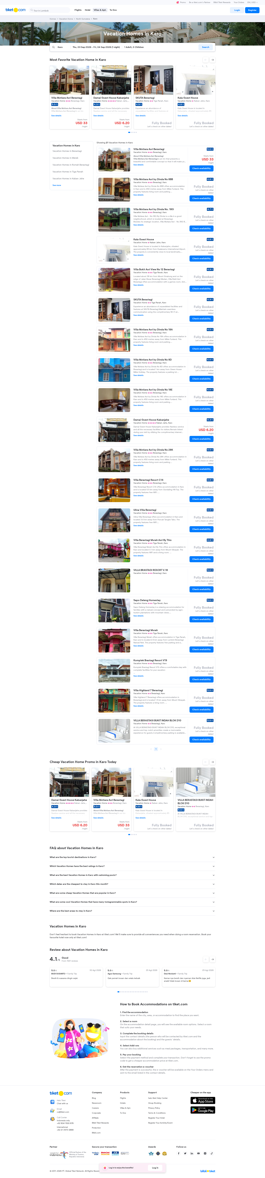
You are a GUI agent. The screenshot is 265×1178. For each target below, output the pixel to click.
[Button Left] (206, 959)
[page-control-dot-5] (136, 132)
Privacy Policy (154, 1108)
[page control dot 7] (128, 991)
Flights (123, 1098)
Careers (95, 1108)
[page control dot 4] (123, 991)
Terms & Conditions (157, 1113)
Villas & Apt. (125, 1108)
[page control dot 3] (122, 991)
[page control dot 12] (137, 991)
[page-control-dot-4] (134, 132)
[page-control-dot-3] (132, 132)
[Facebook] (178, 1153)
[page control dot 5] (125, 991)
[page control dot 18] (147, 991)
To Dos (123, 1113)
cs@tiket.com (63, 1112)
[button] (205, 60)
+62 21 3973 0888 (65, 1130)
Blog (94, 1098)
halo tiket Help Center (158, 1098)
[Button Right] (212, 959)
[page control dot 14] (140, 991)
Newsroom (96, 1103)
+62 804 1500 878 (65, 1123)
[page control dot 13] (138, 991)
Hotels (123, 1103)
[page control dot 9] (132, 991)
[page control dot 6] (127, 991)
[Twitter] (185, 1153)
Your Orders (239, 2)
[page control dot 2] (120, 991)
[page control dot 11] (135, 991)
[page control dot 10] (133, 991)
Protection (96, 1128)
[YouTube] (198, 1153)
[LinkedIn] (192, 1153)
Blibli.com (96, 1133)
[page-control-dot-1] (129, 132)
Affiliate (95, 1118)
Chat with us (62, 1103)
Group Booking (154, 1103)
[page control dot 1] (118, 991)
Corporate (96, 1113)
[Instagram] (205, 1153)
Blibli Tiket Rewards (222, 2)
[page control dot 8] (130, 991)
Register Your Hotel (156, 1118)
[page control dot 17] (145, 991)
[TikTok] (212, 1153)
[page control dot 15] (142, 991)
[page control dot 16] (143, 991)
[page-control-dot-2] (131, 132)
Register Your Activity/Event (160, 1123)
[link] (237, 10)
